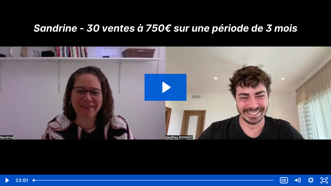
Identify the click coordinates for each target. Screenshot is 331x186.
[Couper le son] (297, 180)
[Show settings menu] (311, 180)
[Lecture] (6, 180)
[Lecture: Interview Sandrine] (166, 87)
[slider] (154, 180)
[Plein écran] (324, 180)
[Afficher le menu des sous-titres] (284, 180)
